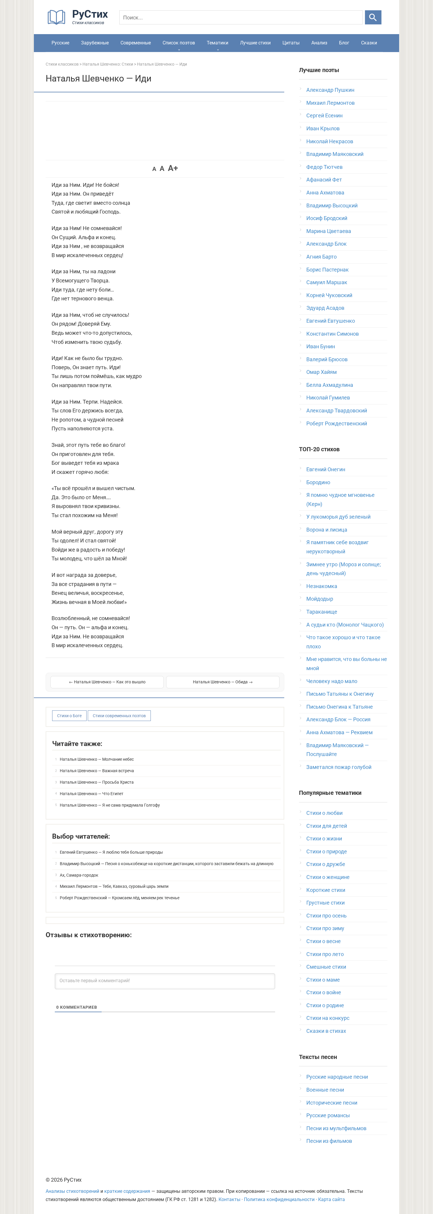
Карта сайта (331, 1199)
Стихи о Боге (69, 715)
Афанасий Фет (324, 179)
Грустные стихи (325, 903)
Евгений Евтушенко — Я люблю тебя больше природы (111, 852)
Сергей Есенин (324, 115)
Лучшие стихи (255, 43)
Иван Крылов (323, 128)
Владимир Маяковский (334, 154)
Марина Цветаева (328, 231)
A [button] (154, 168)
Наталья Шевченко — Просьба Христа (97, 782)
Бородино (318, 482)
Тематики (217, 43)
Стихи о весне (323, 941)
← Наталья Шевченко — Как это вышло (107, 682)
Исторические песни (331, 1103)
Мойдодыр (319, 599)
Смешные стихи (326, 967)
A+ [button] (173, 168)
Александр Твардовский (336, 410)
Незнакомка (321, 586)
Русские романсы (328, 1115)
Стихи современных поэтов (119, 715)
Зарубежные (95, 43)
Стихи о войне (323, 992)
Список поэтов (179, 43)
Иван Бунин (320, 346)
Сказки (369, 43)
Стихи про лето (325, 954)
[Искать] (373, 17)
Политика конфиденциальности (279, 1199)
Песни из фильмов (329, 1141)
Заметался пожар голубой (338, 767)
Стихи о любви (324, 813)
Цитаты (291, 43)
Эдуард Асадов (325, 308)
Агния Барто (321, 257)
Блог (344, 43)
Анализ (319, 43)
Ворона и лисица (326, 530)
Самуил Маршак (326, 282)
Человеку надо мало (331, 681)
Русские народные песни (337, 1077)
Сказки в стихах (326, 1031)
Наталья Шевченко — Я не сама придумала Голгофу (110, 805)
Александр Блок (326, 244)
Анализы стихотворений (72, 1191)
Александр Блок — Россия (338, 719)
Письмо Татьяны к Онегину (340, 694)
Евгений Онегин (325, 469)
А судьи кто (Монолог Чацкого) (345, 625)
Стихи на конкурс (327, 1018)
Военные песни (325, 1090)
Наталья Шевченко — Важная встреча (97, 770)
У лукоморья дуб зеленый (338, 517)
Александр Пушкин (330, 90)
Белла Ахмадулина (329, 385)
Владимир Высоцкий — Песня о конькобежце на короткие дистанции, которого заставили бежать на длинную (166, 863)
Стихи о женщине (328, 877)
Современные (135, 43)
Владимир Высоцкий (332, 205)
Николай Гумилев (328, 397)
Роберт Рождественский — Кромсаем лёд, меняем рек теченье (119, 897)
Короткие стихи (325, 890)
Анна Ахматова (325, 192)
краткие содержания (127, 1191)
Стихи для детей (326, 826)
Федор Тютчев (324, 167)
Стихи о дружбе (325, 864)
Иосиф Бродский (326, 218)
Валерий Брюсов (327, 359)
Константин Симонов (332, 334)
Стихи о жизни (324, 838)
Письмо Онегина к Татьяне (339, 707)
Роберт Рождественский (336, 423)
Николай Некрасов (329, 141)
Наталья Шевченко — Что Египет (91, 793)
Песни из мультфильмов (336, 1128)
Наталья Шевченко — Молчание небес (97, 759)
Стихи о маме (323, 980)
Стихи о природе (326, 851)
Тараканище (321, 612)
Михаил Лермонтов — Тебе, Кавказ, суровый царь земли (114, 886)
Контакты (229, 1199)
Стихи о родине (325, 1005)
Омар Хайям (321, 372)
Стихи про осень (326, 915)
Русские (60, 43)
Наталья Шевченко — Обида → (223, 682)
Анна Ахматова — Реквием (339, 732)
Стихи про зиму (325, 928)
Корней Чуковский (329, 295)
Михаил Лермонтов (330, 103)
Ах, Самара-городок (79, 875)
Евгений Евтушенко (330, 321)
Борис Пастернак (327, 270)
